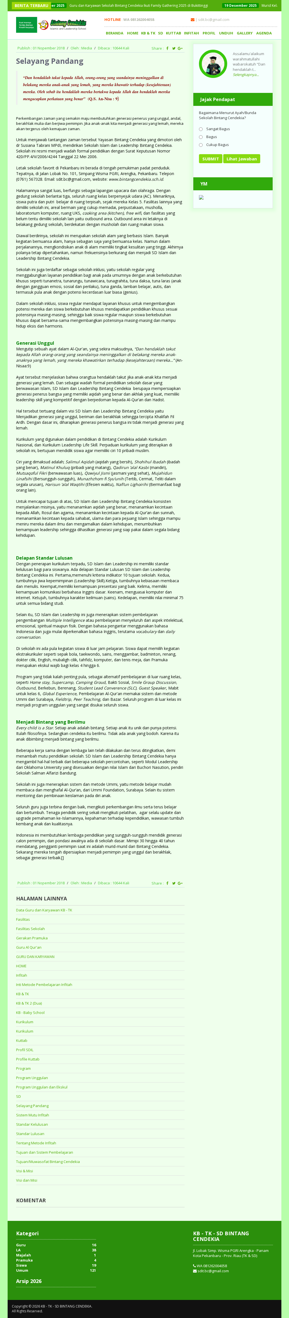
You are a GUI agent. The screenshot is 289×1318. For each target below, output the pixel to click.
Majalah (23, 1255)
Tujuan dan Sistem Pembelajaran (44, 1152)
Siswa (21, 1265)
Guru (21, 1244)
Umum (22, 1270)
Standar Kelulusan (32, 1124)
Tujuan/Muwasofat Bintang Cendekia (48, 1161)
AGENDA (264, 33)
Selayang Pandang (32, 1105)
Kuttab (21, 1040)
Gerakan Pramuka (32, 938)
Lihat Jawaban (242, 159)
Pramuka (24, 1260)
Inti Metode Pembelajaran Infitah (44, 984)
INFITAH (191, 33)
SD (160, 33)
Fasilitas (23, 919)
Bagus (211, 136)
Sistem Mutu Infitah (32, 1115)
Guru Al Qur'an (28, 947)
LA (18, 1249)
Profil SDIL (24, 1049)
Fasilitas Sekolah (30, 928)
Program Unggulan (32, 1077)
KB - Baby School (30, 1012)
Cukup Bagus (217, 144)
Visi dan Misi (26, 1180)
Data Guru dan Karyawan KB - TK (44, 910)
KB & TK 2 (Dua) (29, 1003)
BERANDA (114, 33)
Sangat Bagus (217, 128)
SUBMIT (210, 159)
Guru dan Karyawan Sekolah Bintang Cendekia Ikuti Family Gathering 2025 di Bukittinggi (110, 5)
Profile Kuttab (28, 1059)
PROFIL (209, 33)
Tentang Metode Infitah (36, 1142)
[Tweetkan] (174, 48)
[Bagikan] (167, 48)
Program (23, 1068)
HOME (132, 33)
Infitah (21, 975)
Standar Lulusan (30, 1133)
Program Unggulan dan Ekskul (41, 1087)
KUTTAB (173, 33)
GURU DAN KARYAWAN (35, 956)
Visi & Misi (24, 1170)
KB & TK (148, 33)
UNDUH (226, 33)
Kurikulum (24, 1021)
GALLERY (245, 33)
